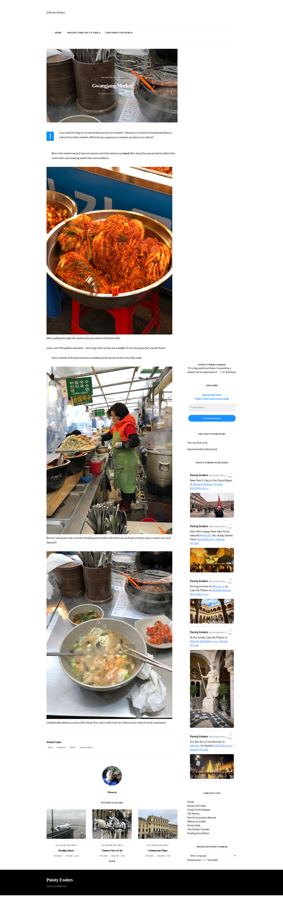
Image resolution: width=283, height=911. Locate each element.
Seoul (73, 747)
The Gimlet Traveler (198, 829)
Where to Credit (196, 821)
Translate (212, 859)
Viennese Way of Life (112, 850)
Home (58, 32)
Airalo (190, 801)
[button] (235, 32)
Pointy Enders (60, 880)
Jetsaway (121, 94)
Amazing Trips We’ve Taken (83, 32)
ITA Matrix (193, 813)
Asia (51, 747)
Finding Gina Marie (198, 833)
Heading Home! (66, 850)
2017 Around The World (112, 77)
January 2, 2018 (72, 856)
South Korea (87, 747)
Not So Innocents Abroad (201, 817)
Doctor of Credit (196, 805)
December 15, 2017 (106, 94)
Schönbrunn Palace (158, 850)
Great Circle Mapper (198, 809)
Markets (61, 747)
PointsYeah (193, 825)
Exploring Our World (118, 32)
